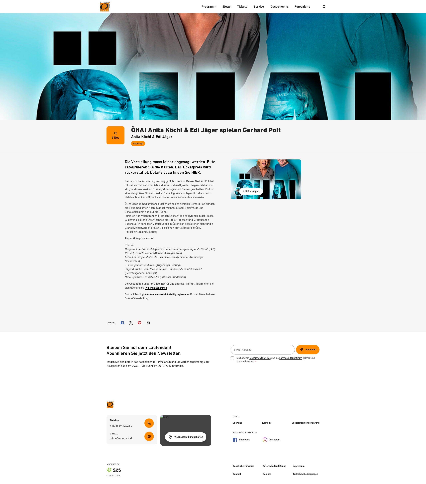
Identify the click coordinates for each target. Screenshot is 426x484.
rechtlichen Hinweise (260, 358)
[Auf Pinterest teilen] (139, 322)
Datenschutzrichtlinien (290, 358)
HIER (195, 173)
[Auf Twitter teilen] (131, 322)
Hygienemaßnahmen (156, 287)
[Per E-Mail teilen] (148, 322)
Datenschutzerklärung (274, 466)
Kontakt (237, 474)
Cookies (267, 474)
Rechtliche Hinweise (243, 466)
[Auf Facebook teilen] (122, 322)
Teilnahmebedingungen (305, 474)
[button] (249, 191)
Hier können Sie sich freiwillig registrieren (167, 294)
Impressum (299, 466)
